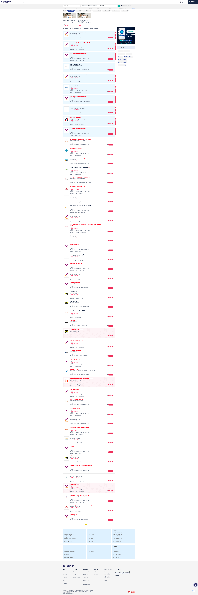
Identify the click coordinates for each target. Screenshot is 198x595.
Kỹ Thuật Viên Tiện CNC (75, 474)
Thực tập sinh (129, 53)
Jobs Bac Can (91, 538)
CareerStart (46, 2)
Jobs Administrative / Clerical (69, 534)
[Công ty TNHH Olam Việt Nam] (66, 34)
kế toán (119, 59)
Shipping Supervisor (74, 369)
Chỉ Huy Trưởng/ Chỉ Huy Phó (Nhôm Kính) (80, 167)
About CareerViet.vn (86, 571)
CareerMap (34, 2)
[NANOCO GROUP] (66, 198)
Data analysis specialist (75, 282)
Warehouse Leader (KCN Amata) (77, 437)
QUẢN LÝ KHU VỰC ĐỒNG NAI (76, 117)
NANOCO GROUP (73, 197)
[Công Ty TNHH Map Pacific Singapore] (66, 401)
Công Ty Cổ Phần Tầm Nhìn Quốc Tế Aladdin (77, 140)
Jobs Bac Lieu (91, 541)
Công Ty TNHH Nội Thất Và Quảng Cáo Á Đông (78, 178)
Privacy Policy (85, 573)
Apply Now (110, 37)
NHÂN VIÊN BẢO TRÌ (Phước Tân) (77, 340)
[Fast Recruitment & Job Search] (7, 1)
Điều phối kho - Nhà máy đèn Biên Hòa (78, 310)
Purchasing (120, 51)
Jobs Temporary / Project (93, 550)
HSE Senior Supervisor (75, 408)
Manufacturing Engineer (75, 64)
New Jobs (64, 571)
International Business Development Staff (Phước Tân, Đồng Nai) (84, 272)
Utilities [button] (50, 2)
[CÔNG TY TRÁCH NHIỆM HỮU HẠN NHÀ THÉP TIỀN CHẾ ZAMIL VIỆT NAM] (66, 371)
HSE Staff (72, 446)
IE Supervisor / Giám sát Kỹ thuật (77, 254)
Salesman (106, 580)
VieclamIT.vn (96, 573)
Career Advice (39, 2)
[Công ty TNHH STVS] (66, 322)
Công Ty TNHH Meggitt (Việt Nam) (76, 65)
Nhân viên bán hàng (122, 65)
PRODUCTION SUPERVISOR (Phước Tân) (79, 74)
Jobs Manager (66, 554)
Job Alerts (177, 2)
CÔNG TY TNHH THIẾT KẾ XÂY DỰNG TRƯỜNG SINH (79, 187)
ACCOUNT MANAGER (74, 329)
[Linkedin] (116, 578)
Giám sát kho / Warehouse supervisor (78, 128)
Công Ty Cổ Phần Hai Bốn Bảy (75, 506)
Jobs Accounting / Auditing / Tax (69, 532)
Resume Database (76, 573)
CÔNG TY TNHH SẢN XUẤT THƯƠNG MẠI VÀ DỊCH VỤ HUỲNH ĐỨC (81, 496)
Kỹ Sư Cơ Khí (72, 320)
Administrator (106, 582)
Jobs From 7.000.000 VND (117, 535)
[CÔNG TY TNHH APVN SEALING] (66, 380)
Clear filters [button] (133, 8)
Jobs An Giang (91, 535)
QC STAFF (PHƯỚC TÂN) (75, 389)
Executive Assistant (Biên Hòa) (76, 399)
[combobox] (72, 6)
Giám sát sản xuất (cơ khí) (75, 350)
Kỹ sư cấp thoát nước (122, 62)
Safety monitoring (107, 577)
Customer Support (86, 584)
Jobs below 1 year (116, 551)
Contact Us (96, 574)
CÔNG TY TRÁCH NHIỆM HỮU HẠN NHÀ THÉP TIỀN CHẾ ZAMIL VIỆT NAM (82, 370)
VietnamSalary (27, 2)
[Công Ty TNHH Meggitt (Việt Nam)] (66, 66)
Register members (66, 585)
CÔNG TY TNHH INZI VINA (74, 293)
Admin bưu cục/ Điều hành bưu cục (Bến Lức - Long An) (82, 505)
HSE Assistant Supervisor (75, 359)
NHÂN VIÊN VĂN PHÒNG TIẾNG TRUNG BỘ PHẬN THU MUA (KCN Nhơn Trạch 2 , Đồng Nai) (86, 225)
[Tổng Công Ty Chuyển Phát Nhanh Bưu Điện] (66, 109)
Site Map (64, 582)
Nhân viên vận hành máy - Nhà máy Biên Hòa (79, 427)
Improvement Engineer (75, 85)
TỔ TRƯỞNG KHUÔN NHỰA (75, 291)
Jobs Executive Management (69, 557)
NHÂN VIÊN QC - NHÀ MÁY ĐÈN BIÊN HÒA (79, 196)
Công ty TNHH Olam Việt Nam (75, 33)
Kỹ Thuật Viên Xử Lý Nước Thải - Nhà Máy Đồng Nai (80, 205)
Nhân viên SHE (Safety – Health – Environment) (80, 495)
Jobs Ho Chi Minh (91, 534)
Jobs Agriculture (66, 537)
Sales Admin (120, 56)
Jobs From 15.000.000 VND (117, 538)
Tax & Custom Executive (75, 215)
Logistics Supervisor (74, 244)
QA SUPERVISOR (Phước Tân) (76, 418)
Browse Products (76, 576)
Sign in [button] (183, 2)
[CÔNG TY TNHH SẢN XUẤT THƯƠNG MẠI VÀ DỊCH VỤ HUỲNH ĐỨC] (66, 497)
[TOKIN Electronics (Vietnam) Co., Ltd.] (66, 256)
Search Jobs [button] (18, 2)
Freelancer (106, 571)
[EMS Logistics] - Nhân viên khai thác (78, 107)
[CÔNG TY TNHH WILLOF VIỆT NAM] (66, 476)
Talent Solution (75, 574)
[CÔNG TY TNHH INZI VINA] (66, 293)
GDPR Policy (85, 574)
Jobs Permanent (91, 548)
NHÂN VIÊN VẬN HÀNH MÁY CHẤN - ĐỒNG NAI (80, 177)
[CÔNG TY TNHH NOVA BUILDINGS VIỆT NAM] (66, 150)
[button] (107, 37)
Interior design (106, 573)
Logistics (124, 59)
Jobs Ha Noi (91, 532)
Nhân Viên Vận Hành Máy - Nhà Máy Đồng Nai (79, 158)
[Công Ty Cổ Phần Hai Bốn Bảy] (66, 506)
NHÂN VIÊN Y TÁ (73, 301)
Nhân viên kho (73, 484)
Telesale (105, 579)
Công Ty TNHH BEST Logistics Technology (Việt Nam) (79, 119)
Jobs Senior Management (68, 555)
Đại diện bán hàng (121, 53)
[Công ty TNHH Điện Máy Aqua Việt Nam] (66, 87)
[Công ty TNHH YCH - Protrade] (66, 439)
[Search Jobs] (119, 6)
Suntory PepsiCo (73, 159)
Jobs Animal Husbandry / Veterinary (70, 538)
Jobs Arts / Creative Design (68, 541)
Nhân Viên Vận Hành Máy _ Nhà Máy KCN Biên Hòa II (81, 465)
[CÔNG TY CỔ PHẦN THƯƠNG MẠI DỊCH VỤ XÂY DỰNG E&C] (66, 169)
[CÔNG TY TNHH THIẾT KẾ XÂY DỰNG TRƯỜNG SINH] (66, 188)
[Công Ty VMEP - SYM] (66, 226)
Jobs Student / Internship (68, 548)
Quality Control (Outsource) (76, 148)
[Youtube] (118, 578)
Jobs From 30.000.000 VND (117, 541)
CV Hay (23, 2)
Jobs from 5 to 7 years (117, 554)
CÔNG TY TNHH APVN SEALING (75, 380)
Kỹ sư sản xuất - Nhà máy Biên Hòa (77, 235)
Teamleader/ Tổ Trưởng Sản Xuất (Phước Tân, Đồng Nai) (81, 42)
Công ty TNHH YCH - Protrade (75, 438)
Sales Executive (127, 51)
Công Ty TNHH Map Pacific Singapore (76, 400)
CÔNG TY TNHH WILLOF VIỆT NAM (76, 476)
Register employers (76, 577)
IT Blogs (64, 579)
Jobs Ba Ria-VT (91, 537)
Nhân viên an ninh (73, 514)
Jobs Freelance (91, 551)
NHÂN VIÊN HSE (73, 456)
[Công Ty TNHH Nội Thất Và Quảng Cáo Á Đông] (66, 179)
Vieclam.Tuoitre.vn (97, 571)
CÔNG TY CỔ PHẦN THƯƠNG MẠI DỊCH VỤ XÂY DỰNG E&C (80, 169)
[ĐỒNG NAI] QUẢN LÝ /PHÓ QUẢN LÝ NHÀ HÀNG (80, 139)
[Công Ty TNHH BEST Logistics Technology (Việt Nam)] (66, 119)
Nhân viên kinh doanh (128, 56)
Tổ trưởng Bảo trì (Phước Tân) (76, 263)
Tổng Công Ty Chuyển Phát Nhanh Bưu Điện (77, 108)
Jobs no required (116, 548)
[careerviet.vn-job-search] (118, 572)
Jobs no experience (116, 550)
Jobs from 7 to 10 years (117, 555)
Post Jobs (74, 571)
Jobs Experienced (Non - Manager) (69, 551)
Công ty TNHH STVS (73, 321)
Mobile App (64, 580)
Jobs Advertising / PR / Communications (70, 535)
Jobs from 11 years (116, 557)
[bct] (131, 591)
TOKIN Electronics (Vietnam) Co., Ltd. (76, 255)
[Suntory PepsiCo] (66, 160)
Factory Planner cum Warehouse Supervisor (79, 378)
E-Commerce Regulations (87, 576)
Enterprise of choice (127, 5)
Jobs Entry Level (66, 550)
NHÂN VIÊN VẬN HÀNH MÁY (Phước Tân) (78, 32)
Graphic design (106, 576)
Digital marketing (107, 574)
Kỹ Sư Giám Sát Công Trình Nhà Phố (77, 186)
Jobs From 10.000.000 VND (117, 537)
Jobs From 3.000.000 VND (117, 532)
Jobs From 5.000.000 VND (117, 534)
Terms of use (85, 577)
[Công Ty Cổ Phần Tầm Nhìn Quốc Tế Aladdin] (66, 141)
